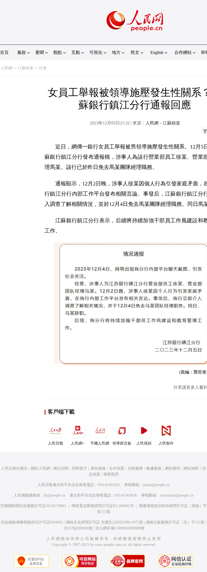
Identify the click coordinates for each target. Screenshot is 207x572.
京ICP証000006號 (78, 528)
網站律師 (191, 468)
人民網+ (77, 443)
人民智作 (166, 443)
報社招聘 (60, 468)
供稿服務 (135, 468)
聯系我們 (111, 474)
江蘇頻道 (25, 68)
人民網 (6, 68)
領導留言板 (121, 443)
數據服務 (153, 468)
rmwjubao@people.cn (177, 495)
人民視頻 (143, 443)
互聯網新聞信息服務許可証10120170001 (33, 506)
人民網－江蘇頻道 (163, 123)
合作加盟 (116, 468)
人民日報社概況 (14, 468)
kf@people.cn (54, 495)
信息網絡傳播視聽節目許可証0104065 (32, 522)
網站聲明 (172, 468)
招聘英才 (79, 468)
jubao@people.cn (156, 485)
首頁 (4, 52)
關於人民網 (40, 468)
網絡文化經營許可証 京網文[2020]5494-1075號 (104, 522)
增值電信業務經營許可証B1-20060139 (102, 506)
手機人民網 (99, 443)
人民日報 (55, 443)
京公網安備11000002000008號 (119, 528)
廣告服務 (98, 468)
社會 (43, 68)
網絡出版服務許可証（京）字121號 (175, 522)
